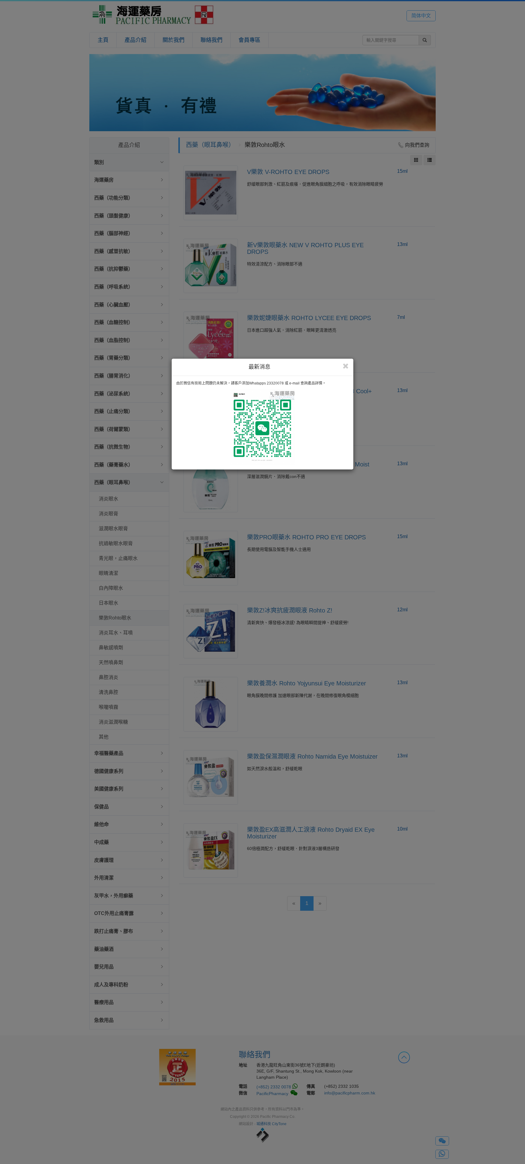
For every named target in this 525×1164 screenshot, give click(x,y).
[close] (345, 366)
